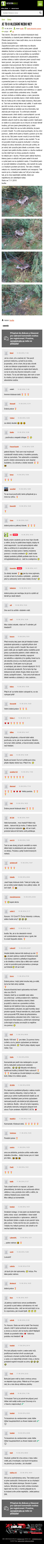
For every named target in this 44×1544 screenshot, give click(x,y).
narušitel (12, 489)
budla (22, 28)
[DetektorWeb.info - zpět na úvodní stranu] (10, 3)
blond (11, 353)
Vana (11, 520)
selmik (12, 1320)
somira (12, 1147)
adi (11, 605)
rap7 (11, 619)
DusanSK (13, 506)
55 (13, 32)
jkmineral (13, 1283)
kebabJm (13, 588)
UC (11, 535)
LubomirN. (13, 1237)
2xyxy (12, 976)
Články (9, 19)
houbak (12, 1345)
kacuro (12, 636)
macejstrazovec (15, 897)
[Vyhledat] (40, 12)
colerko (12, 1266)
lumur (12, 475)
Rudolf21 (13, 1119)
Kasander (13, 568)
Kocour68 (13, 704)
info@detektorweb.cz (37, 1539)
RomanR (12, 404)
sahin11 (12, 911)
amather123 (14, 772)
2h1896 (12, 1085)
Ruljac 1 (12, 718)
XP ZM (12, 818)
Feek (11, 1373)
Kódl (11, 1034)
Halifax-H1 (13, 1473)
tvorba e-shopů (21, 1541)
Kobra (12, 686)
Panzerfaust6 (14, 446)
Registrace (15, 8)
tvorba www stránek (29, 1541)
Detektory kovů (20, 1539)
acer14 (12, 840)
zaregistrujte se (17, 341)
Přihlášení (4, 8)
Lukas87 (12, 948)
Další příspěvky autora (34, 28)
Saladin (12, 877)
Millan (12, 732)
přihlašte (14, 344)
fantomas (13, 1133)
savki (11, 1252)
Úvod (3, 19)
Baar (11, 1298)
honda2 (12, 1207)
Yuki (11, 803)
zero (11, 755)
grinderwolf (13, 863)
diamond (12, 786)
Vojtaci (12, 418)
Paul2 (11, 1167)
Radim (12, 432)
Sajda (11, 1057)
